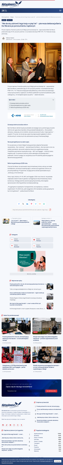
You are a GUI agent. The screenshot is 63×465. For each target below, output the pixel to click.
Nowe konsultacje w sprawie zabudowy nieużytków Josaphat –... (47, 421)
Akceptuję (57, 461)
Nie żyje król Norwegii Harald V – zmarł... (47, 414)
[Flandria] (42, 245)
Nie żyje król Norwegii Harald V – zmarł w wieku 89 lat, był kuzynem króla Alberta (25, 304)
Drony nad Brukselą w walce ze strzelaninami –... (49, 410)
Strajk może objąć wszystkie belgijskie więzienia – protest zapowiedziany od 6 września (45, 338)
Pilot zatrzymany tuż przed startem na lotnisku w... (14, 445)
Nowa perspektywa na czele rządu (21, 105)
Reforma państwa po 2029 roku (20, 107)
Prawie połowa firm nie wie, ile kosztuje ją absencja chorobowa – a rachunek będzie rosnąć (28, 284)
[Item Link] (50, 286)
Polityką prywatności (45, 461)
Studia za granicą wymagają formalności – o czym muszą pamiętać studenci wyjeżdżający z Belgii (46, 367)
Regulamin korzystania (7, 463)
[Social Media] (3, 425)
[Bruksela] (20, 245)
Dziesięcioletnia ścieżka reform (19, 103)
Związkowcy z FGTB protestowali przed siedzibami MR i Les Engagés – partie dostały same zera (14, 367)
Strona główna (5, 17)
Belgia (12, 17)
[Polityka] (20, 239)
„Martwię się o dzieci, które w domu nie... (48, 417)
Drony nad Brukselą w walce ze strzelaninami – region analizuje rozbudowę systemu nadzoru (27, 293)
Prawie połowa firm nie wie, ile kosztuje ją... (48, 406)
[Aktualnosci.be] (12, 4)
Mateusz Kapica (10, 38)
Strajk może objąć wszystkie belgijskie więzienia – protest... (12, 449)
